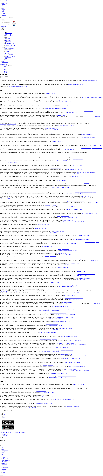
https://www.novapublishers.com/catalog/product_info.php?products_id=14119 (46, 396)
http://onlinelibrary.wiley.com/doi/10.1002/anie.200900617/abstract (78, 344)
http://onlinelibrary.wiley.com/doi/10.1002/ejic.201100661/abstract (78, 307)
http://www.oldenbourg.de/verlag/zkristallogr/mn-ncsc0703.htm (79, 355)
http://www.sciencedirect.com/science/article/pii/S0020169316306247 (81, 239)
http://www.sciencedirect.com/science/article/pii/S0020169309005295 (65, 343)
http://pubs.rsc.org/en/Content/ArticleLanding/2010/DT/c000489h (47, 332)
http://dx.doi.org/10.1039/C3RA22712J (74, 292)
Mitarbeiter (5, 69)
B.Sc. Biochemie (7, 52)
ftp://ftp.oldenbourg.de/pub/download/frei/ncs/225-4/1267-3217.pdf (66, 314)
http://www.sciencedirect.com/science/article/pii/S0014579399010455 (67, 376)
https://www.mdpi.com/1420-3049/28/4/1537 (82, 120)
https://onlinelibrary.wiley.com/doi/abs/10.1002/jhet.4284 (72, 173)
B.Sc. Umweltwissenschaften (9, 53)
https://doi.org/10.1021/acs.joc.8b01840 (60, 225)
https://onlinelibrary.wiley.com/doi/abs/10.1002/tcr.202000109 (74, 169)
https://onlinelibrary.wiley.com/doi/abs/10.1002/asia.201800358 (69, 217)
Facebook (4, 415)
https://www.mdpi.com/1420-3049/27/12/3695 (57, 141)
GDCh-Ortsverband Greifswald (9, 34)
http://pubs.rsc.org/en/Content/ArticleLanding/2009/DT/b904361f (48, 339)
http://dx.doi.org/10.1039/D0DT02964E (88, 188)
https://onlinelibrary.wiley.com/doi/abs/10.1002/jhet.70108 (75, 84)
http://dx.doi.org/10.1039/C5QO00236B (66, 264)
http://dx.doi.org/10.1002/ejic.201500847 (50, 256)
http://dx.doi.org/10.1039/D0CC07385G (78, 159)
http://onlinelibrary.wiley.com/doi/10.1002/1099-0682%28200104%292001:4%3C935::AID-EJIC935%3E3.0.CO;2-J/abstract (78, 370)
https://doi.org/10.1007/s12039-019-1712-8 (94, 202)
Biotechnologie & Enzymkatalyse (9, 43)
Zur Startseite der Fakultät (7, 31)
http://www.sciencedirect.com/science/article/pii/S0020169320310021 (44, 403)
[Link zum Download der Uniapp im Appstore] (8, 424)
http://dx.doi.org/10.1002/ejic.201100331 (95, 303)
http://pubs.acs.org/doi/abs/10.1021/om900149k (66, 354)
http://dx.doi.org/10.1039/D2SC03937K (96, 145)
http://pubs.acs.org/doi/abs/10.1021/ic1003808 (78, 322)
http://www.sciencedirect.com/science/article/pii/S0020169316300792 (51, 257)
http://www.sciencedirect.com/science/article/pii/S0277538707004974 (72, 358)
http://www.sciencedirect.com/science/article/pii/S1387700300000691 (51, 374)
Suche (1, 17)
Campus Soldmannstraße (5, 435)
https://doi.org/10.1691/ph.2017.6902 (85, 236)
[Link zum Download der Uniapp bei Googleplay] (8, 429)
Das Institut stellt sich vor (8, 33)
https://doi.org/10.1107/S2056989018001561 (67, 220)
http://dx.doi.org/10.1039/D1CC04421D (78, 165)
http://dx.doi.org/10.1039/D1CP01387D (55, 166)
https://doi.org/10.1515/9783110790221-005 (49, 385)
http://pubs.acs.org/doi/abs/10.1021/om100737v (52, 329)
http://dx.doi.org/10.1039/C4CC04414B (54, 282)
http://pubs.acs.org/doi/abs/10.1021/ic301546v (74, 299)
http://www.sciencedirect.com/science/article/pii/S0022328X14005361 (86, 274)
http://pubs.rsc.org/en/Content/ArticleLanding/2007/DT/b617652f (82, 359)
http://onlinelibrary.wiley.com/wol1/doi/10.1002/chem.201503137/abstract (66, 268)
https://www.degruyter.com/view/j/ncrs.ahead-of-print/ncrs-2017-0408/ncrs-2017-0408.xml (73, 221)
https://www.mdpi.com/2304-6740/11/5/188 (53, 129)
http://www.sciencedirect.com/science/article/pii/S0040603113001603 (9, 291)
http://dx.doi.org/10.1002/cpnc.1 (80, 259)
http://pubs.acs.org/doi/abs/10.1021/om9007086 (62, 348)
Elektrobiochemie (7, 38)
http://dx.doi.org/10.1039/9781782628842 (49, 392)
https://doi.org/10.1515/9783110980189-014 (78, 384)
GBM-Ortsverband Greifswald (9, 35)
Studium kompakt (7, 51)
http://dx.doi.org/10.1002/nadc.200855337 (30, 407)
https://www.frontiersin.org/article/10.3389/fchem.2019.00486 (89, 213)
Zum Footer (6, 0)
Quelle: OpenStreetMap (99, 0)
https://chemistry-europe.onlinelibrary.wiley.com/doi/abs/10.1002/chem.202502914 (91, 97)
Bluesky (4, 417)
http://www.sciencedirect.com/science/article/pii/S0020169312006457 (67, 286)
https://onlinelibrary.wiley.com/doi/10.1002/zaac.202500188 (79, 81)
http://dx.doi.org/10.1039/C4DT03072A (82, 275)
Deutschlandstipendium (8, 57)
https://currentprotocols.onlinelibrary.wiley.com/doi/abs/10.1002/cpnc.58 (77, 227)
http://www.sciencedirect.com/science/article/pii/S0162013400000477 (59, 373)
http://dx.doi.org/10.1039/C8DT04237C (81, 210)
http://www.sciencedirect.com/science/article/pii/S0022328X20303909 (60, 187)
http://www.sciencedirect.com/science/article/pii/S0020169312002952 (74, 298)
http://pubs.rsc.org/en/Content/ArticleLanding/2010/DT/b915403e (57, 313)
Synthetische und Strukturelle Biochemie (10, 39)
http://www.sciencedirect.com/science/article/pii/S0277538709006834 (69, 336)
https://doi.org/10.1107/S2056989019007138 (50, 205)
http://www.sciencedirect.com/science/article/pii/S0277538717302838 (69, 250)
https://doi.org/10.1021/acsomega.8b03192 (5, 198)
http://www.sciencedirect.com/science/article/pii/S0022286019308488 (75, 201)
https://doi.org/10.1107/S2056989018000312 (40, 228)
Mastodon (4, 416)
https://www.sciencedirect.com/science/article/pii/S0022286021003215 (86, 172)
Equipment (5, 70)
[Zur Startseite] (8, 25)
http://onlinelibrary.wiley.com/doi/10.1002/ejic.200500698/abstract (72, 362)
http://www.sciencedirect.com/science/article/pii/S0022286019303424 (79, 199)
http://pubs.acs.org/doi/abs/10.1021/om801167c (62, 347)
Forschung (5, 66)
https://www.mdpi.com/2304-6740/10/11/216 (70, 142)
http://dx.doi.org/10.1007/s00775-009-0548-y (75, 340)
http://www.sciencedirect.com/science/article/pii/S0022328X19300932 (74, 193)
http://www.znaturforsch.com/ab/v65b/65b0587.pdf (65, 328)
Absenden (11, 17)
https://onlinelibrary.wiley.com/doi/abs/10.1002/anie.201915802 (62, 177)
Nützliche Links (7, 58)
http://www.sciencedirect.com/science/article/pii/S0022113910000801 (62, 321)
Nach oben (2, 475)
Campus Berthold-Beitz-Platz (5, 434)
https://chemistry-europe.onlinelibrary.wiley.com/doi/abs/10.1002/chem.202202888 (14, 131)
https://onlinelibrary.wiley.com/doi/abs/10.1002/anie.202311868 (8, 124)
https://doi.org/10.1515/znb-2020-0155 (56, 168)
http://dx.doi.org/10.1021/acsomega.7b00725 (63, 249)
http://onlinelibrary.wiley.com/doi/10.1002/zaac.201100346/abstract (60, 306)
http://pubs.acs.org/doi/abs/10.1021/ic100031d (56, 325)
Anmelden (1, 1)
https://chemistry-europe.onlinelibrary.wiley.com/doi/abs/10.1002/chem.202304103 (55, 108)
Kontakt (6, 36)
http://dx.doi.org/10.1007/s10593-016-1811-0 (63, 267)
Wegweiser (3, 29)
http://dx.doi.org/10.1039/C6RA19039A (75, 263)
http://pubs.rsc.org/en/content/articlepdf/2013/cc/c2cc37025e (63, 283)
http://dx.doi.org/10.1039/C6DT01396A (67, 254)
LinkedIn (4, 414)
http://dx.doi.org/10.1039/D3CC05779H (61, 115)
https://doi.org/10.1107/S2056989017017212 (52, 232)
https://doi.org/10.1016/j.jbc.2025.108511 (51, 93)
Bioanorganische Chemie (3, 64)
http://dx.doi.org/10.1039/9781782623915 (41, 391)
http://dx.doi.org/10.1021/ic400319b (52, 289)
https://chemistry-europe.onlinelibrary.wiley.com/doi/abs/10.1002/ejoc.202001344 (85, 192)
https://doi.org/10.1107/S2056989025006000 (61, 100)
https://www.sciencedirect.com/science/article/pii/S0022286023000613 (88, 137)
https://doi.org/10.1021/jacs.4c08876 (88, 111)
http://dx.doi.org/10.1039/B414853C (48, 365)
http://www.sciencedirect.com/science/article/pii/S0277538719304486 (66, 206)
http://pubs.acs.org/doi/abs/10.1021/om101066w (68, 302)
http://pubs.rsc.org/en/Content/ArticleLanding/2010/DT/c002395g (64, 317)
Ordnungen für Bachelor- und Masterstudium (11, 55)
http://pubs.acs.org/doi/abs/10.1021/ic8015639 (67, 350)
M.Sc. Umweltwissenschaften (9, 54)
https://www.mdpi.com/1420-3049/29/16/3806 (67, 105)
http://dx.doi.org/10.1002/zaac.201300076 (69, 295)
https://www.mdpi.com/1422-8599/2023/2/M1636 (53, 133)
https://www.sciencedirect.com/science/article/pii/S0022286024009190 (92, 116)
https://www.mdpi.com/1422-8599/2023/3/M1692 (51, 128)
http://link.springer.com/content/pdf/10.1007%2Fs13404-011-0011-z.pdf (49, 310)
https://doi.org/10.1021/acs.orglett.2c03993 (86, 134)
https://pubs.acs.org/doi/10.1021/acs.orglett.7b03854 (59, 231)
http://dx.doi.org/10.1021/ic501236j (80, 279)
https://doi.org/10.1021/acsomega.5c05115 (66, 101)
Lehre (4, 68)
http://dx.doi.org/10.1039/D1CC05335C (62, 160)
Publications (10, 65)
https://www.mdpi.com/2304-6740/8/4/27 (61, 180)
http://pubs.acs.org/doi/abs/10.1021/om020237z (71, 369)
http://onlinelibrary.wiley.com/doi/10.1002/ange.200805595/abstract (50, 351)
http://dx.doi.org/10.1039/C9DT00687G (87, 196)
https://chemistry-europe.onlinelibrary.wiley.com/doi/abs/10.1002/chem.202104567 (91, 148)
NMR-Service (5, 71)
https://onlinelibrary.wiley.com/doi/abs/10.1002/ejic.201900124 (74, 209)
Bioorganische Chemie (8, 40)
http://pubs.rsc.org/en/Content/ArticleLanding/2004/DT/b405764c (76, 366)
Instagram (4, 413)
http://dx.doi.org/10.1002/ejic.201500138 (85, 278)
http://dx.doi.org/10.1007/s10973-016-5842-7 (62, 253)
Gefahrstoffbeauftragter (8, 46)
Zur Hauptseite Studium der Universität (9, 48)
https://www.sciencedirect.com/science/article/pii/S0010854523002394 (66, 125)
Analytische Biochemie (8, 41)
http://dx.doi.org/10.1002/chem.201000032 (50, 333)
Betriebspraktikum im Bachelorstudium (10, 56)
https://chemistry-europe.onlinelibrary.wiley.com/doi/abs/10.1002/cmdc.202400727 (87, 94)
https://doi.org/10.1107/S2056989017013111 (46, 246)
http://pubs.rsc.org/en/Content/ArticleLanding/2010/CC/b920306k (53, 318)
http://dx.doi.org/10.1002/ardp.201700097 (83, 235)
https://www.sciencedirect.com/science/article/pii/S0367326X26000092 (17, 86)
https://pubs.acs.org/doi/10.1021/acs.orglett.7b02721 (92, 242)
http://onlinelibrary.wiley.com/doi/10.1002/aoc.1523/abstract (72, 406)
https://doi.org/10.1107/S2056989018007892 (43, 224)
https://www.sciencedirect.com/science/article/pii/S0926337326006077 (90, 80)
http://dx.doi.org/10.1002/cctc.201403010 (80, 271)
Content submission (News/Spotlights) (10, 45)
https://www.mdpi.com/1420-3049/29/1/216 (72, 112)
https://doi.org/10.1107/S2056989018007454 (63, 216)
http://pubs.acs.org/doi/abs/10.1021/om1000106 (52, 324)
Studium (3, 47)
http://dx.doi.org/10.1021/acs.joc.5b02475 (92, 260)
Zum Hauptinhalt (2, 0)
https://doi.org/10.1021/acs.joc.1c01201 (77, 176)
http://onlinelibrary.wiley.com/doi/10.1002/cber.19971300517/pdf (57, 377)
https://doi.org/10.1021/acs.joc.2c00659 (70, 149)
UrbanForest (5, 72)
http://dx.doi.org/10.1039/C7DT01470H (72, 243)
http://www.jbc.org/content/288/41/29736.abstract (78, 285)
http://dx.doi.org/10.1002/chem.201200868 (82, 296)
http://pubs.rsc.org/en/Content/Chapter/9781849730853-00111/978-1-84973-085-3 (63, 399)
